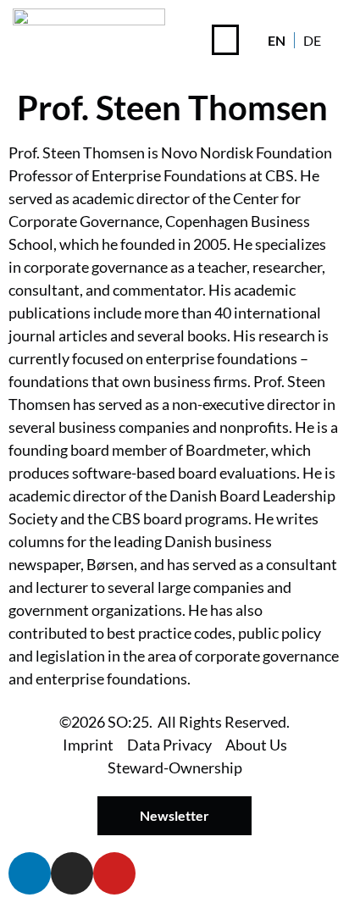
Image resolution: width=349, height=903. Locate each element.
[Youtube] (114, 873)
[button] (225, 40)
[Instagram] (72, 873)
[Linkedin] (29, 873)
